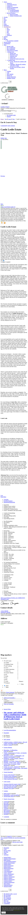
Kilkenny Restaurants (9, 879)
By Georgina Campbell (12, 40)
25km (6, 685)
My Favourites (7, 895)
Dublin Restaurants (8, 865)
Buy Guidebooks (11, 47)
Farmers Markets (8, 747)
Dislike (2, 138)
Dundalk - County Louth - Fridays (12, 762)
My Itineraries (7, 896)
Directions (3, 692)
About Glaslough (10, 692)
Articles (6, 36)
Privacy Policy (7, 850)
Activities (6, 499)
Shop (5, 45)
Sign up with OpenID (5, 843)
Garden (7, 662)
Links (5, 853)
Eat (4, 18)
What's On (9, 75)
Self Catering (10, 74)
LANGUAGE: (4, 83)
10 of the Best (7, 27)
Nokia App (12, 57)
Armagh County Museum (10, 776)
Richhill (6, 814)
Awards (6, 17)
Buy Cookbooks (11, 49)
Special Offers (7, 42)
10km (22, 684)
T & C (5, 849)
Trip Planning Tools (19, 692)
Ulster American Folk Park (10, 779)
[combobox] (10, 81)
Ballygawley (7, 810)
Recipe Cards (10, 46)
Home (2, 119)
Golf (8, 72)
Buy (5, 22)
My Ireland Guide (11, 115)
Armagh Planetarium (9, 777)
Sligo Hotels (7, 883)
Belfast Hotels (7, 867)
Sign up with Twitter (17, 842)
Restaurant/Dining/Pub (9, 502)
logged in (9, 836)
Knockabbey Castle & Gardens (11, 795)
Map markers (6, 655)
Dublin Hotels (7, 864)
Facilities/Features (8, 501)
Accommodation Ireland (10, 861)
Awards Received (14, 11)
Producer (7, 683)
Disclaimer (6, 847)
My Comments (7, 898)
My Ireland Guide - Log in (10, 893)
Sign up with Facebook (6, 842)
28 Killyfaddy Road (9, 796)
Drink (5, 20)
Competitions (7, 43)
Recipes (6, 39)
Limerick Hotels (8, 881)
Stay (5, 21)
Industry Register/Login (16, 15)
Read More (3, 497)
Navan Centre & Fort (9, 774)
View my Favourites (9, 704)
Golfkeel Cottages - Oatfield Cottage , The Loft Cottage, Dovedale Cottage (15, 742)
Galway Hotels (7, 872)
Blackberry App (14, 54)
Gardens (9, 71)
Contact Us (9, 6)
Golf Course (8, 661)
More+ (5, 70)
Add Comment (11, 125)
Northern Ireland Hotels (9, 858)
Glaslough (6, 801)
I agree (3, 912)
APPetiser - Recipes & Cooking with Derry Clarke (18, 65)
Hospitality (6, 732)
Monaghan (6, 804)
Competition (7, 903)
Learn (5, 24)
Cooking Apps (11, 60)
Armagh (6, 808)
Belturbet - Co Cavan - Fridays (11, 761)
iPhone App (13, 53)
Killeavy (6, 807)
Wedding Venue (9, 664)
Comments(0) (4, 125)
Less (2, 495)
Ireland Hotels (7, 857)
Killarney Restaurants (9, 876)
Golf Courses (7, 781)
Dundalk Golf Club (8, 788)
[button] (14, 175)
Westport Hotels (8, 886)
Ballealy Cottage (8, 745)
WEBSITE (3, 612)
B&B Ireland (7, 860)
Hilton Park (6, 793)
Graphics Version (5, 106)
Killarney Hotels (8, 875)
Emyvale (6, 803)
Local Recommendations (10, 730)
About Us (9, 3)
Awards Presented (14, 10)
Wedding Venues (11, 78)
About (5, 2)
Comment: (6, 700)
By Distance (7, 735)
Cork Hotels (7, 870)
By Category (7, 736)
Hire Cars (6, 900)
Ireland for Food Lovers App (17, 58)
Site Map (6, 852)
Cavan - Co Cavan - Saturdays (11, 766)
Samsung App (13, 56)
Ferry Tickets (7, 902)
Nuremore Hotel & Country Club (12, 784)
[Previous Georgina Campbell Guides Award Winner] (2, 222)
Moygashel (6, 811)
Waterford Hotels (8, 885)
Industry (9, 116)
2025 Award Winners (6, 598)
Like (5, 138)
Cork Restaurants (8, 871)
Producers (6, 25)
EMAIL (8, 612)
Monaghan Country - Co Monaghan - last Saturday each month (14, 756)
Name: (5, 699)
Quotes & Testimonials (12, 7)
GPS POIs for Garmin (12, 50)
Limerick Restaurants (9, 882)
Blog (5, 38)
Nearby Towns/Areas (9, 799)
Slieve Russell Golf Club (10, 787)
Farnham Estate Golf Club (10, 785)
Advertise (6, 854)
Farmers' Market (9, 672)
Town (6, 667)
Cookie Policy (17, 910)
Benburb (6, 805)
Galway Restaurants (9, 874)
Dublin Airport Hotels (9, 863)
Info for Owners (11, 13)
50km (6, 687)
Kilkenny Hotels (8, 878)
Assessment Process (12, 4)
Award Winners (11, 8)
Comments (6, 816)
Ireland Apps (10, 52)
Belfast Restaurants (8, 868)
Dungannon (7, 812)
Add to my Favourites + (9, 697)
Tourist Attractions (11, 76)
